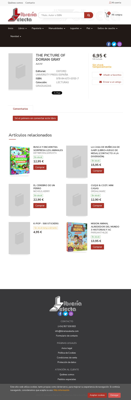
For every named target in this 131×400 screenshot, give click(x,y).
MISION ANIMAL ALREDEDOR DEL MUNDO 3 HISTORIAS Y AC (105, 226)
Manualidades (56, 28)
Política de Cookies (67, 352)
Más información (61, 390)
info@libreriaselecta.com (67, 331)
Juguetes (75, 28)
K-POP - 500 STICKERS (45, 223)
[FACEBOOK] (108, 44)
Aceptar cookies (97, 395)
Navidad (15, 36)
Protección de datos (67, 362)
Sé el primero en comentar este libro (35, 118)
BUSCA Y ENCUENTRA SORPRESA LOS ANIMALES (48, 149)
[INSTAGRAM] (119, 44)
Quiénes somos (15, 2)
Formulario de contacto (67, 335)
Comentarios (20, 108)
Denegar (114, 395)
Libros (21, 28)
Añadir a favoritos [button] (112, 74)
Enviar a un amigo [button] (112, 81)
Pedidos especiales (67, 379)
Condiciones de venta (67, 357)
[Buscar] (88, 15)
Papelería (37, 28)
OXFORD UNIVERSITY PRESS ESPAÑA (52, 73)
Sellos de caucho (107, 28)
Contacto (30, 2)
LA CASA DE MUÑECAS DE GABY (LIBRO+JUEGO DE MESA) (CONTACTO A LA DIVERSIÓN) (105, 152)
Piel (89, 28)
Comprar (40, 167)
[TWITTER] (114, 44)
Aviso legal (67, 348)
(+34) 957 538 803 (67, 326)
